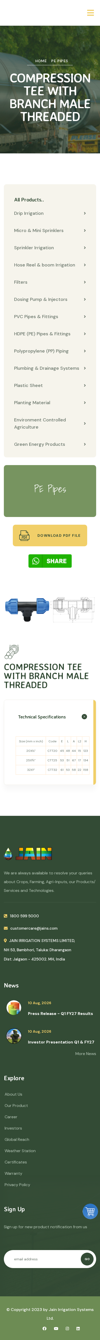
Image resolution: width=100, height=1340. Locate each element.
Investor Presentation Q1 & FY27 (61, 1042)
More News (85, 1053)
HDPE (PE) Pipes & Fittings (42, 334)
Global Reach (17, 1139)
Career (11, 1117)
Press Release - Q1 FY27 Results (60, 1013)
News (11, 985)
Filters (20, 282)
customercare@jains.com (33, 928)
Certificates (16, 1162)
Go (87, 1259)
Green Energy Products (39, 444)
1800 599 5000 (24, 916)
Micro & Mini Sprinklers (39, 230)
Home (41, 61)
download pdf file (58, 535)
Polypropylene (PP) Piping (41, 351)
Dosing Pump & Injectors (40, 299)
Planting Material (32, 403)
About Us (13, 1094)
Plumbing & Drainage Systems (46, 368)
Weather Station (20, 1150)
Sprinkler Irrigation (34, 248)
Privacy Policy (17, 1184)
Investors (13, 1128)
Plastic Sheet (28, 385)
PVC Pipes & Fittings (36, 316)
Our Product (16, 1105)
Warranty (13, 1173)
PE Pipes (59, 61)
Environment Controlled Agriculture (40, 423)
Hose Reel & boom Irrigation (44, 265)
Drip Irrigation (29, 213)
